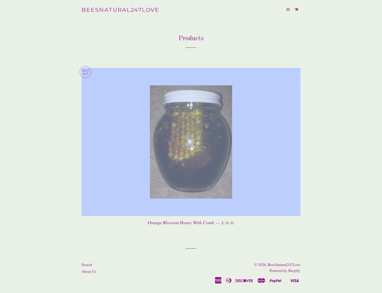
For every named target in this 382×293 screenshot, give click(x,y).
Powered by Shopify (284, 270)
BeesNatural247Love (120, 9)
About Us (89, 271)
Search (87, 264)
